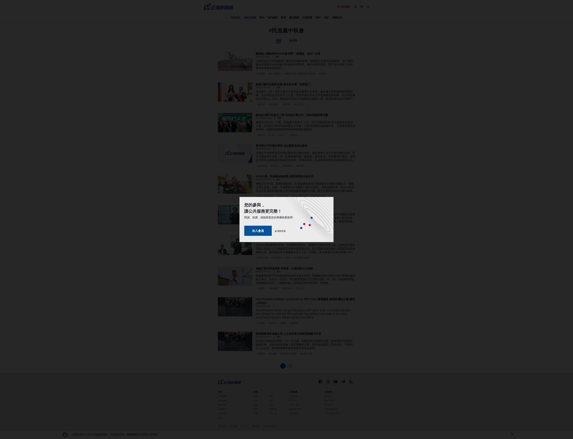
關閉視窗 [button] (281, 231)
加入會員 (258, 231)
